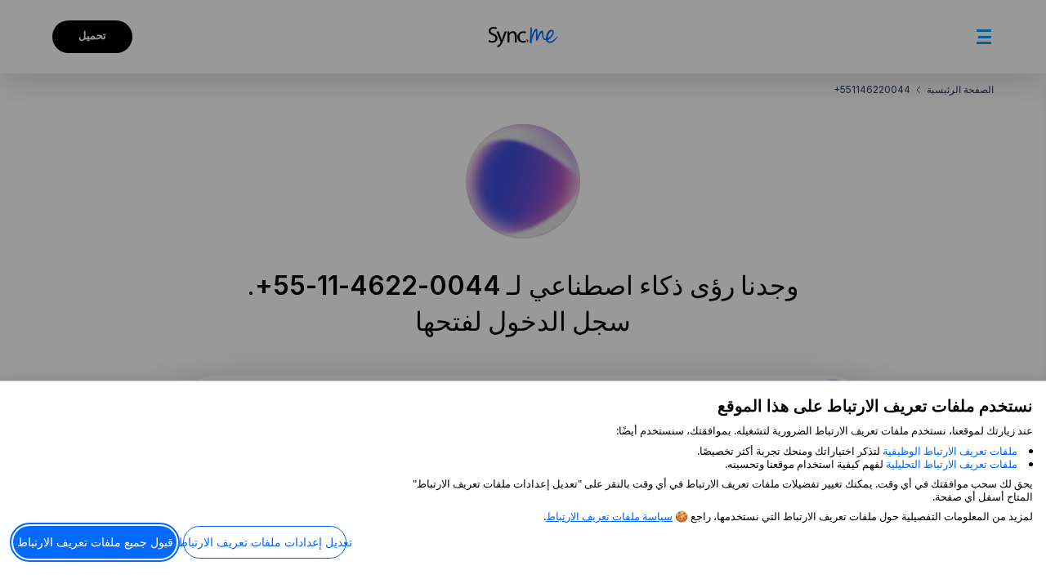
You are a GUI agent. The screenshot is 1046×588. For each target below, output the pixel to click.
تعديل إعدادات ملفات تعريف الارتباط (264, 542)
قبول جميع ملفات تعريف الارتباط (95, 542)
